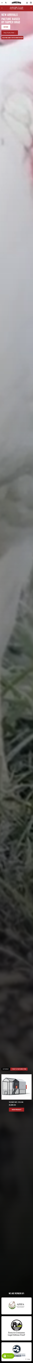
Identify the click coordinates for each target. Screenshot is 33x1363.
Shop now (6, 27)
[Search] (6, 3)
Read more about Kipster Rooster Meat (12, 37)
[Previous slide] (2, 8)
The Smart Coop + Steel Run (16, 1102)
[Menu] (2, 3)
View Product (16, 1109)
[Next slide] (31, 8)
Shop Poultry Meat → (10, 32)
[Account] (27, 3)
